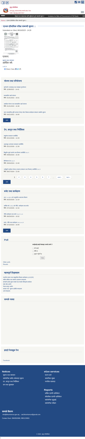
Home (3, 20)
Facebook (6, 360)
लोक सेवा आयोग (7, 284)
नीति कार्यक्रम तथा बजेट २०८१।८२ (13, 214)
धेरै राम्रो (36, 248)
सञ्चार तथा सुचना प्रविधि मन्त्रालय (12, 288)
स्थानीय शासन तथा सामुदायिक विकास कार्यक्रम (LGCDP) (18, 277)
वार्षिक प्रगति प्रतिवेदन (52, 393)
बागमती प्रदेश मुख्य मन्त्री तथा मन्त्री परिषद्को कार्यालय (17, 282)
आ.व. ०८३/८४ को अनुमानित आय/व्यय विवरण (15, 197)
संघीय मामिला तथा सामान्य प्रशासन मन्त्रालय (14, 279)
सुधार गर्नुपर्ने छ (38, 254)
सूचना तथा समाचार (8, 60)
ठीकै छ (36, 251)
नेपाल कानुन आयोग (8, 286)
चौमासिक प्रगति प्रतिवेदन (53, 397)
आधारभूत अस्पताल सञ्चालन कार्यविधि (13, 144)
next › (59, 177)
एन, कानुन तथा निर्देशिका (11, 381)
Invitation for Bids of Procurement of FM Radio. (61, 16)
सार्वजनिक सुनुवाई (50, 400)
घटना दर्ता (48, 375)
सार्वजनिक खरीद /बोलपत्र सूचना (13, 378)
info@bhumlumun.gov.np (10, 414)
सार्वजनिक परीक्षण (50, 403)
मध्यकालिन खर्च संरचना (10, 95)
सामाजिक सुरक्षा (50, 378)
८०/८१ (5, 66)
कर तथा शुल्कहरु (8, 385)
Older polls (6, 262)
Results (5, 264)
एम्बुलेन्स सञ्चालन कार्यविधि (11, 136)
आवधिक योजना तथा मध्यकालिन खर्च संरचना (15, 104)
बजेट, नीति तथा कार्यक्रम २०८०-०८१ (14, 222)
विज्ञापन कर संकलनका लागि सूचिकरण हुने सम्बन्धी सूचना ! (27, 16)
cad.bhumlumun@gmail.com (30, 414)
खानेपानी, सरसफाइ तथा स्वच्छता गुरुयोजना (15, 87)
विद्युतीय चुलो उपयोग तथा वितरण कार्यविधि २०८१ (16, 152)
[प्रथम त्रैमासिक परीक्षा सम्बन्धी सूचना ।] (11, 43)
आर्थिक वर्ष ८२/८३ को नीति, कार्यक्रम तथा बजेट (16, 206)
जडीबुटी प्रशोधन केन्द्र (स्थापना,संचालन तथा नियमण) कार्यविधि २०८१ (22, 169)
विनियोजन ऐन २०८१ (9, 161)
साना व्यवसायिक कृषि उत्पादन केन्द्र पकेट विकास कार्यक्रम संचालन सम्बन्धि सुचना (25, 112)
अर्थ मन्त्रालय (6, 291)
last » (68, 177)
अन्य (7, 120)
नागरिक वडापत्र (50, 381)
